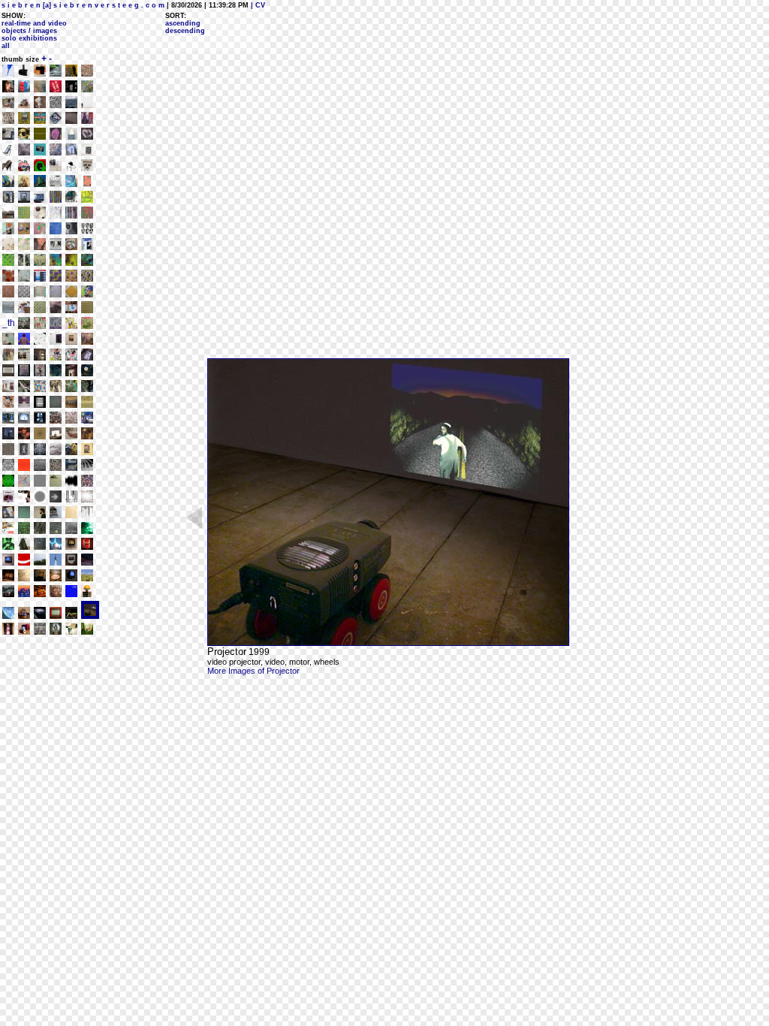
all (6, 46)
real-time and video (34, 23)
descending (185, 31)
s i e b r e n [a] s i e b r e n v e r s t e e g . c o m (83, 5)
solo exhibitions (29, 38)
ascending (183, 23)
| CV (257, 5)
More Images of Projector (253, 670)
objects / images (29, 31)
